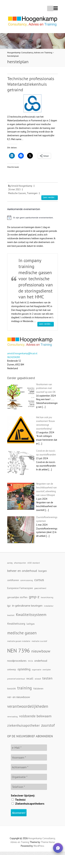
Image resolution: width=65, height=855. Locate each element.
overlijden (47, 669)
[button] (58, 848)
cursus (39, 579)
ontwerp (11, 669)
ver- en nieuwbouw (18, 697)
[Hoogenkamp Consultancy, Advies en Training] (32, 22)
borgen (42, 571)
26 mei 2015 (14, 189)
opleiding (24, 669)
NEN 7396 (18, 650)
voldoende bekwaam (35, 716)
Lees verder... (49, 197)
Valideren (38, 688)
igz (9, 605)
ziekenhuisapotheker (23, 725)
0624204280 (13, 357)
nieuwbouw (40, 651)
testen (47, 678)
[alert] (32, 217)
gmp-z (34, 596)
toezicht (11, 688)
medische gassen (22, 632)
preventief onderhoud (16, 679)
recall (29, 678)
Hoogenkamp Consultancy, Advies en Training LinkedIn (32, 832)
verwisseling (12, 716)
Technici (19, 799)
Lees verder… (46, 323)
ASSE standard (33, 563)
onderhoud (40, 660)
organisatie (36, 669)
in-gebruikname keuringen (27, 605)
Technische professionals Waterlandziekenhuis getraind (30, 84)
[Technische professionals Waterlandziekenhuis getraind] (32, 103)
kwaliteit (10, 615)
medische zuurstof (39, 641)
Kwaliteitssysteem (31, 614)
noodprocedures (17, 660)
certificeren (13, 580)
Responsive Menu (55, 8)
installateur (48, 606)
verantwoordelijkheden (27, 706)
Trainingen (32, 193)
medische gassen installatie (18, 641)
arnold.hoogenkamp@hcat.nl (22, 353)
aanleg (10, 563)
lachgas (31, 623)
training (24, 687)
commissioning (26, 580)
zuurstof (48, 725)
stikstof (38, 679)
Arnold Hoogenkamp (21, 185)
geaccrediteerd (40, 588)
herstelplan (13, 56)
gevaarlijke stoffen (17, 597)
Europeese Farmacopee (20, 588)
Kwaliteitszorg (16, 623)
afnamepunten (20, 563)
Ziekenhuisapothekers (29, 803)
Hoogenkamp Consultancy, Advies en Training (29, 52)
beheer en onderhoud (22, 571)
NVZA (30, 661)
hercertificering (47, 597)
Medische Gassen (17, 193)
